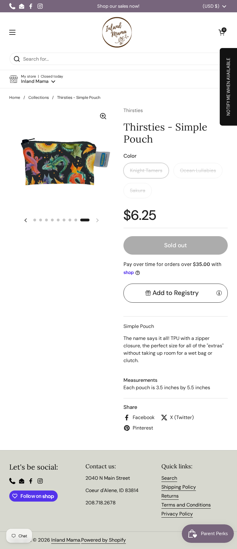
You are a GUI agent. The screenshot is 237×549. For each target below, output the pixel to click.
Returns (170, 496)
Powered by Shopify (103, 540)
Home (14, 97)
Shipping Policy (178, 487)
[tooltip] (219, 292)
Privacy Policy (177, 514)
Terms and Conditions (186, 505)
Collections (38, 97)
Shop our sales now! (118, 6)
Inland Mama (65, 540)
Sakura (137, 190)
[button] (36, 79)
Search (169, 478)
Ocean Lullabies (198, 170)
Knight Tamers (146, 170)
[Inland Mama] (117, 32)
